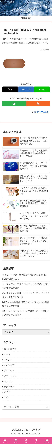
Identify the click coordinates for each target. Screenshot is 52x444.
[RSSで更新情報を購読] (38, 103)
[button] (47, 406)
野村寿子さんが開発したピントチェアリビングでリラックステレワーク (25, 295)
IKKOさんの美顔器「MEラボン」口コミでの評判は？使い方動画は (25, 304)
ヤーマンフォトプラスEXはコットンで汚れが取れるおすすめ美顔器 (26, 286)
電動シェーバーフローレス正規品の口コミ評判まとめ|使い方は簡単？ (25, 313)
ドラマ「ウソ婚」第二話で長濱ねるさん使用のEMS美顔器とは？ (24, 277)
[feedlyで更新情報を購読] (14, 103)
